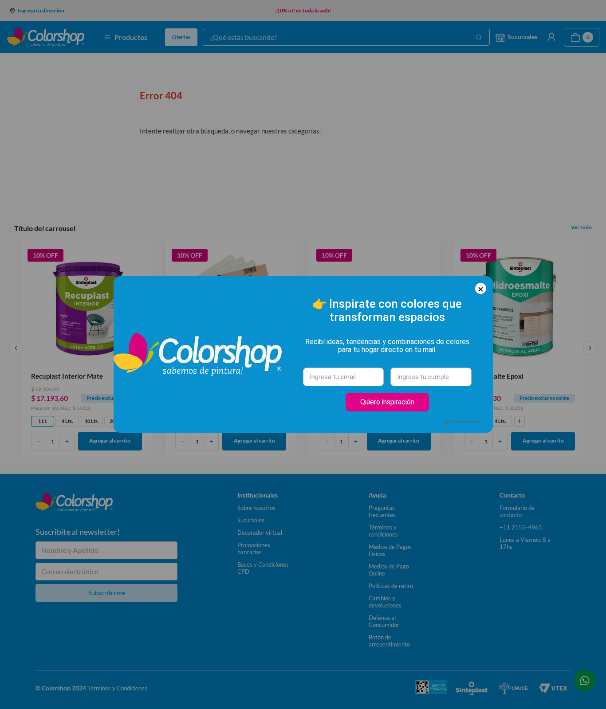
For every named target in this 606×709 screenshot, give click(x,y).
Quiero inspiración (387, 402)
